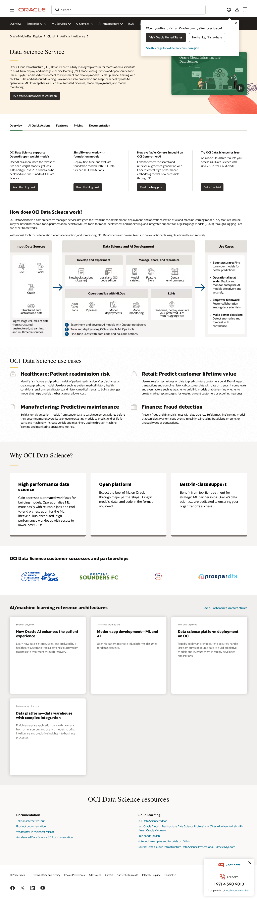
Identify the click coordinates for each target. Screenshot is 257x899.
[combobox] (128, 9)
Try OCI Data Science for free (220, 152)
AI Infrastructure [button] (109, 24)
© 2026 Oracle (17, 874)
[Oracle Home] (32, 9)
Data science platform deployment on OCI (208, 633)
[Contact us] (245, 9)
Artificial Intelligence (72, 36)
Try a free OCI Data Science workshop (34, 95)
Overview (15, 24)
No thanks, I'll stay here (207, 37)
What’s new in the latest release (35, 832)
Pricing (78, 125)
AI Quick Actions (39, 125)
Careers (109, 874)
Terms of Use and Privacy (46, 874)
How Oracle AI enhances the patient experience (47, 633)
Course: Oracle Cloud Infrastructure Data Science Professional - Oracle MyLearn (186, 847)
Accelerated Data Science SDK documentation (44, 837)
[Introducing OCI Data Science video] (209, 73)
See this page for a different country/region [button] (172, 48)
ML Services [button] (59, 24)
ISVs (131, 24)
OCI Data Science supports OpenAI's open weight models (30, 154)
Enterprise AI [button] (35, 24)
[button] (12, 9)
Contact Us (170, 874)
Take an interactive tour (30, 821)
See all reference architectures (225, 608)
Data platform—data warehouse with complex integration (44, 715)
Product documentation (31, 826)
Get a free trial (212, 187)
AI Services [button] (82, 24)
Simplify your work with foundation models (89, 154)
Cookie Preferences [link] (74, 874)
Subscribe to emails (127, 874)
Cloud (51, 36)
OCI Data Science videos (152, 821)
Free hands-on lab (149, 836)
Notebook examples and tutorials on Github (164, 841)
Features (62, 125)
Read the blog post (22, 187)
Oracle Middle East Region (26, 36)
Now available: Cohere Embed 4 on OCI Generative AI (160, 154)
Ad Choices (95, 874)
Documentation (99, 125)
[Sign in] (237, 9)
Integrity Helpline (151, 874)
